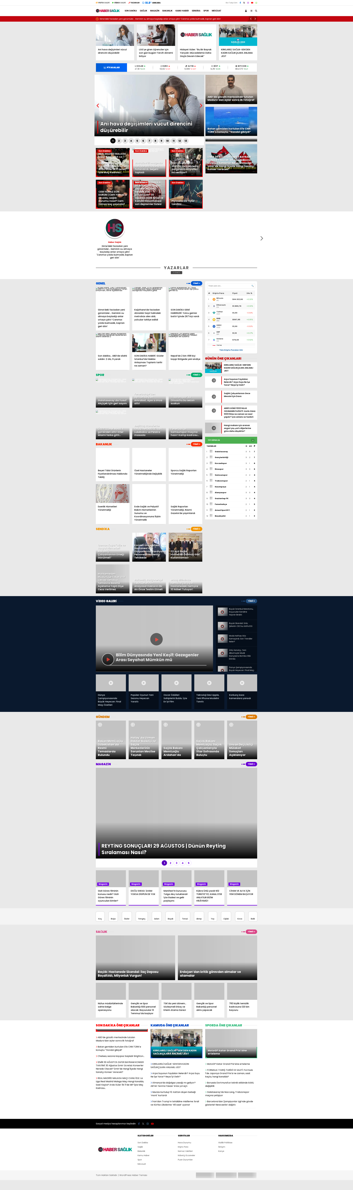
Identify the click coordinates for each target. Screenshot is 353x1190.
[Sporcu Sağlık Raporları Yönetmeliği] (185, 457)
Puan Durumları (185, 1117)
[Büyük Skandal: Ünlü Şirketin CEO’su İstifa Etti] (223, 624)
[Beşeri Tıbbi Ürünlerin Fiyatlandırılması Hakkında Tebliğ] (112, 457)
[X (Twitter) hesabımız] (244, 2)
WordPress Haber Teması (133, 1133)
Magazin (154, 11)
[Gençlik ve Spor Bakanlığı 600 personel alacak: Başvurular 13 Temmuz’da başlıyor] (144, 949)
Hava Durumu (184, 1100)
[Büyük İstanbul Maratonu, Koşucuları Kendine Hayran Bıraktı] (223, 609)
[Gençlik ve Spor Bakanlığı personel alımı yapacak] (209, 949)
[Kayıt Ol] (246, 11)
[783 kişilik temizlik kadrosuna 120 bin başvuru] (242, 949)
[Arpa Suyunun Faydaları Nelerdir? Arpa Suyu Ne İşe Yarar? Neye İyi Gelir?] (213, 383)
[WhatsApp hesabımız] (256, 2)
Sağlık (143, 11)
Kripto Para (183, 1105)
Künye (221, 1109)
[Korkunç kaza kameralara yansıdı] (242, 682)
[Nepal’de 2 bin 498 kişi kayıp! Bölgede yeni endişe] (185, 342)
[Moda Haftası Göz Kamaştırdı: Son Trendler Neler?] (223, 635)
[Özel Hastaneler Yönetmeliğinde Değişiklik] (149, 457)
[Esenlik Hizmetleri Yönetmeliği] (112, 493)
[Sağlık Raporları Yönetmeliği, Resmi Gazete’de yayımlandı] (185, 493)
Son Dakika (131, 11)
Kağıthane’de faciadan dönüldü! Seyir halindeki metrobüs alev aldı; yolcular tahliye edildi (141, 19)
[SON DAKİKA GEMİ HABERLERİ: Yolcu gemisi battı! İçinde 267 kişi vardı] (185, 296)
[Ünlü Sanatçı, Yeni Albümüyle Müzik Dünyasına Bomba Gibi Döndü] (223, 649)
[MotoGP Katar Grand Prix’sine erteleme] (231, 988)
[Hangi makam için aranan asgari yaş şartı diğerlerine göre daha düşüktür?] (213, 432)
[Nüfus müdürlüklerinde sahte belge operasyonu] (111, 949)
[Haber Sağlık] (108, 11)
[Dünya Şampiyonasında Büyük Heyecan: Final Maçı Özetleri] (223, 667)
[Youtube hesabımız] (252, 2)
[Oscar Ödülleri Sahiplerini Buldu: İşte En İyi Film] (176, 682)
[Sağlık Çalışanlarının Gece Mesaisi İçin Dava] (213, 402)
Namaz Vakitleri (185, 1109)
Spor (206, 11)
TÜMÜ (176, 272)
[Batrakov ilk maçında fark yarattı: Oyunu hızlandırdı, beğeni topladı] (149, 151)
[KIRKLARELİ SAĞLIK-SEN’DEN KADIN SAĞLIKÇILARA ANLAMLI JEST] (238, 35)
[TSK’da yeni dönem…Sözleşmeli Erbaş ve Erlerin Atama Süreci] (176, 949)
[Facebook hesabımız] (240, 2)
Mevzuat (216, 11)
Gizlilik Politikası (225, 1100)
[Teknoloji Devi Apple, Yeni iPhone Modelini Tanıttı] (209, 682)
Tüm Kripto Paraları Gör (231, 350)
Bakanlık (167, 11)
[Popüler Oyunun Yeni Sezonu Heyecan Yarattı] (144, 682)
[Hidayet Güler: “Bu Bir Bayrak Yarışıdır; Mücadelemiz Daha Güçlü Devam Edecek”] (197, 35)
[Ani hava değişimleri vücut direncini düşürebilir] (115, 35)
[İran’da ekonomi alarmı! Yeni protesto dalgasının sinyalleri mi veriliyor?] (186, 176)
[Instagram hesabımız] (248, 2)
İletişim (221, 1105)
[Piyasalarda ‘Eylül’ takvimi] (186, 208)
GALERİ (104, 3)
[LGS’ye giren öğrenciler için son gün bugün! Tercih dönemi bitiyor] (156, 35)
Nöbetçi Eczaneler (186, 1113)
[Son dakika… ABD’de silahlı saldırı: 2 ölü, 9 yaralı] (112, 342)
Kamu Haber (182, 11)
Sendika (196, 11)
